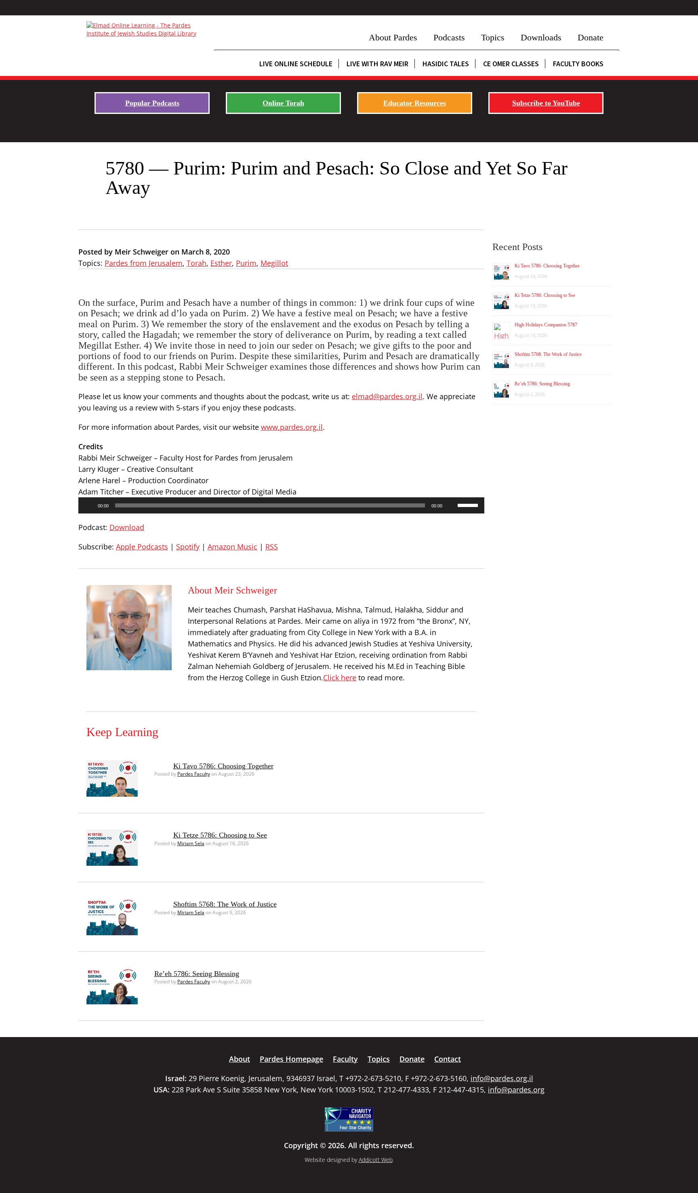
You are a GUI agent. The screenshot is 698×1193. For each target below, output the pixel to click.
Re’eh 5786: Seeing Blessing (196, 974)
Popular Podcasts (152, 103)
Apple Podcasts (142, 546)
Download (126, 527)
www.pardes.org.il (292, 427)
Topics (493, 37)
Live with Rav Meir (377, 63)
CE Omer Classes (511, 63)
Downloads (541, 37)
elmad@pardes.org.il (387, 396)
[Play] (89, 505)
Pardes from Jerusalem (144, 263)
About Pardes (393, 37)
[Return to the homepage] (146, 29)
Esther (221, 263)
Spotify (188, 546)
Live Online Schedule (295, 63)
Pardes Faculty (193, 773)
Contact (447, 1059)
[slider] (469, 504)
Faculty (345, 1059)
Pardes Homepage (291, 1059)
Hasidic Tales (446, 63)
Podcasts (449, 37)
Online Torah (283, 103)
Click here (339, 677)
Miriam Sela (190, 843)
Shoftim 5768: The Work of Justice (225, 904)
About (239, 1059)
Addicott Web (376, 1160)
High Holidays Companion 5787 (546, 325)
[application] (281, 505)
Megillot (274, 263)
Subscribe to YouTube (546, 103)
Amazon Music (232, 546)
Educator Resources (414, 103)
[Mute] (451, 505)
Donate (590, 37)
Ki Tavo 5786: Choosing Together (223, 766)
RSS (271, 546)
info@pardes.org (516, 1089)
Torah (196, 263)
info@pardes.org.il (502, 1078)
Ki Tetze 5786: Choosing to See (220, 835)
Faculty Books (578, 63)
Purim (246, 263)
